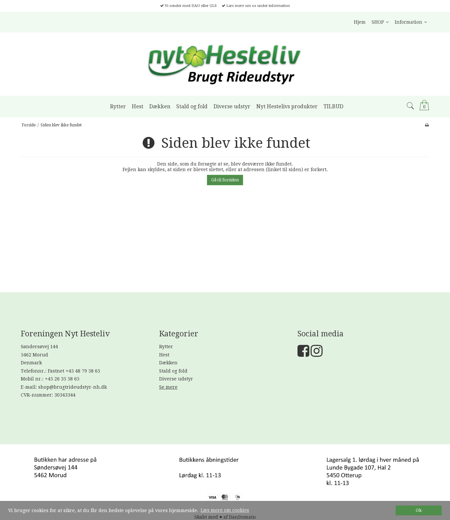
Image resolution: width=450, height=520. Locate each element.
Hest (164, 354)
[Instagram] (317, 354)
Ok (419, 510)
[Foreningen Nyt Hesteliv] (225, 64)
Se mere (168, 387)
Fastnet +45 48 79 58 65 (74, 371)
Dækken (168, 362)
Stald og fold (173, 371)
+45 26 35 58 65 (62, 378)
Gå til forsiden (225, 180)
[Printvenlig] (426, 125)
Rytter (166, 346)
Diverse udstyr (176, 378)
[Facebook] (303, 354)
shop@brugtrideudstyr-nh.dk (72, 387)
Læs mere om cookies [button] (225, 510)
